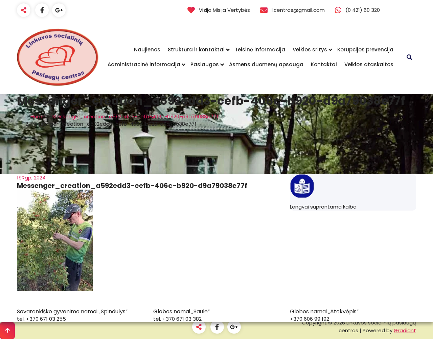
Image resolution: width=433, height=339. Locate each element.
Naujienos (147, 49)
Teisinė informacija (260, 49)
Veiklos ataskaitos (368, 64)
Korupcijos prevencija (365, 49)
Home (38, 116)
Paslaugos (204, 64)
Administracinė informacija (144, 64)
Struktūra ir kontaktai (196, 49)
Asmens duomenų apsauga (266, 64)
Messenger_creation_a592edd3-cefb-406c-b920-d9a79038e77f (135, 116)
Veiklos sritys (310, 49)
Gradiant (405, 330)
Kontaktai (324, 64)
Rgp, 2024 (31, 177)
